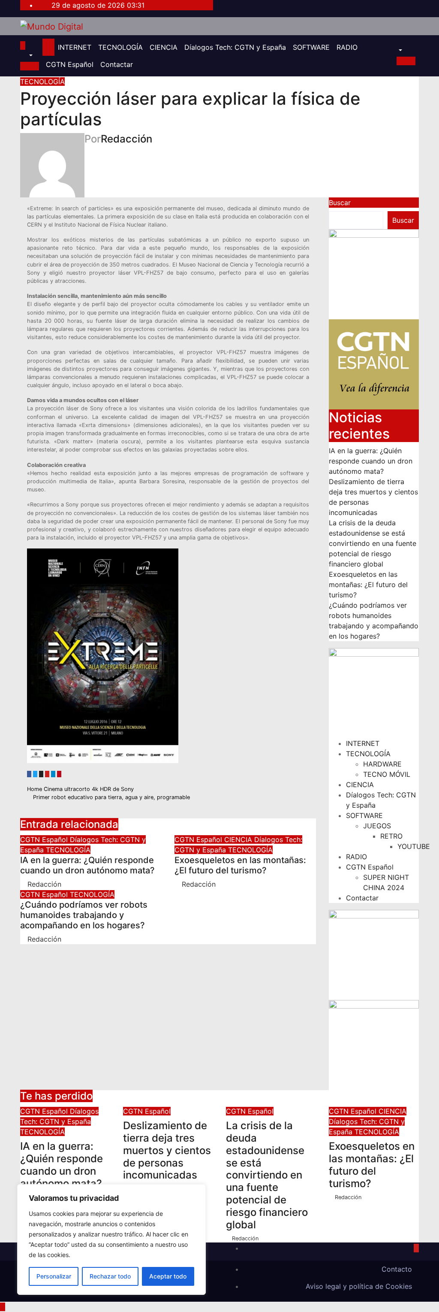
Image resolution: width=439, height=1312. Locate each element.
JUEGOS (377, 825)
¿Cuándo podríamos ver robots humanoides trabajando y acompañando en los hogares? (83, 915)
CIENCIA (163, 47)
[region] (111, 1239)
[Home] (48, 47)
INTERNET (74, 47)
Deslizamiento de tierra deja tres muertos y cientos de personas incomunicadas (167, 1150)
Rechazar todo (110, 1276)
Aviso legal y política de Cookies (359, 1286)
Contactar (116, 64)
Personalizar (53, 1276)
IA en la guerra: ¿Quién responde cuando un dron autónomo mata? (87, 865)
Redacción (126, 139)
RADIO (347, 47)
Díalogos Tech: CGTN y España (235, 47)
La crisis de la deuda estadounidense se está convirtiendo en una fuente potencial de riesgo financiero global (372, 543)
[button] (26, 56)
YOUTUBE (413, 846)
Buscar (340, 202)
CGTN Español (69, 64)
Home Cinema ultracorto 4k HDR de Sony (81, 789)
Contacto (397, 1269)
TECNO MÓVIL (386, 774)
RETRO (391, 836)
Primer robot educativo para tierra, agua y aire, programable (110, 797)
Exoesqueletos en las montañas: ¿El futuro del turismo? (240, 865)
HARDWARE (382, 764)
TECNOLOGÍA (120, 47)
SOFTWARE (311, 47)
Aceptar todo (167, 1276)
